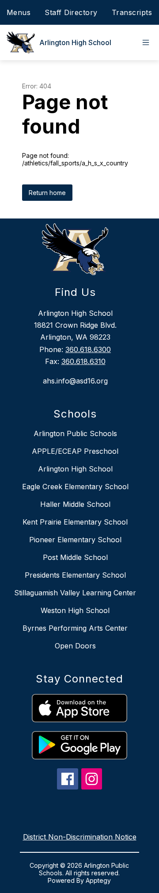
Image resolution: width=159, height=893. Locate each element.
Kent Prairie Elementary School (75, 521)
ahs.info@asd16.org (75, 380)
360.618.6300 (88, 349)
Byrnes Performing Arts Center (75, 628)
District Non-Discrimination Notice (79, 836)
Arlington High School (75, 468)
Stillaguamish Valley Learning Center (75, 592)
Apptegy (98, 880)
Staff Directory (71, 12)
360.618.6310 (83, 361)
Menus (19, 12)
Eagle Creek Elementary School (75, 486)
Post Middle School (75, 557)
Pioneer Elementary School (75, 539)
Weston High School (75, 610)
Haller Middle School (75, 504)
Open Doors (75, 645)
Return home (47, 192)
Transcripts (132, 12)
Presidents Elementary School (75, 575)
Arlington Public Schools (75, 433)
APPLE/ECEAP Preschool (75, 451)
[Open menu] (145, 42)
